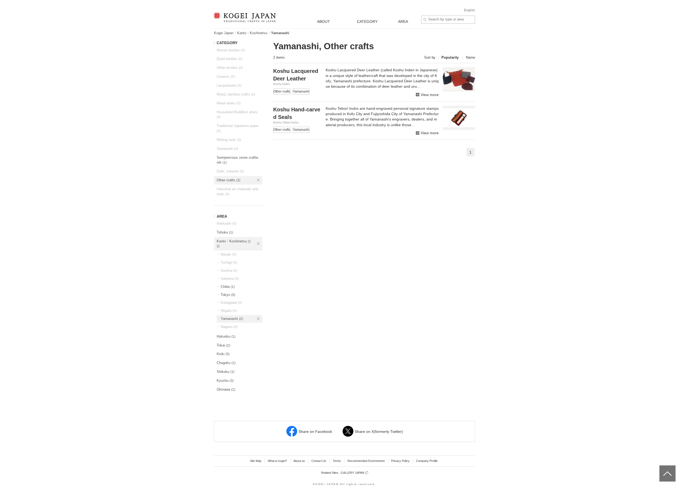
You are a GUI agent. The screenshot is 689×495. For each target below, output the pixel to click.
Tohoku (225, 232)
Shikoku (225, 372)
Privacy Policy (400, 460)
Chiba (228, 287)
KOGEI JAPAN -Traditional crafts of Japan (243, 18)
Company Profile (427, 460)
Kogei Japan (223, 33)
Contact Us (318, 460)
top (661, 467)
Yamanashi (232, 319)
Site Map (255, 460)
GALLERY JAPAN (353, 472)
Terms (337, 460)
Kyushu (225, 381)
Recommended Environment (366, 460)
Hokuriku (226, 336)
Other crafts (228, 180)
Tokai (223, 345)
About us (299, 460)
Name (470, 57)
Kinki (223, 354)
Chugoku (226, 363)
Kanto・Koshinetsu (252, 33)
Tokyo (228, 295)
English (469, 10)
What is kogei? (277, 460)
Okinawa (226, 389)
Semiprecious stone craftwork (237, 160)
